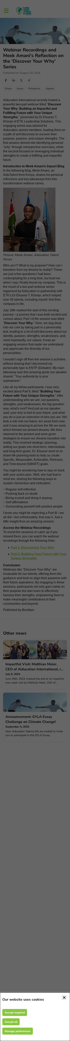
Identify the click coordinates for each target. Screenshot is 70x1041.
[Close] (64, 997)
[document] (35, 1016)
